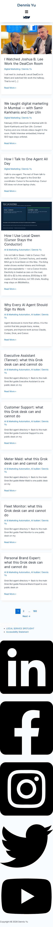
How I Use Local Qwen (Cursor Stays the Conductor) (22, 240)
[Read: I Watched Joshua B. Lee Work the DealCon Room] (26, 39)
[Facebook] (26, 728)
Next (26, 616)
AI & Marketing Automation (17, 249)
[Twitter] (26, 846)
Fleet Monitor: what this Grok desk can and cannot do (25, 510)
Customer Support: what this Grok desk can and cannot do (23, 411)
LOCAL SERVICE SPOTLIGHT (20, 628)
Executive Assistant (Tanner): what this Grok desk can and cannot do (23, 359)
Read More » (10, 87)
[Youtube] (26, 896)
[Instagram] (26, 788)
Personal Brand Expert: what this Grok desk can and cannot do (23, 562)
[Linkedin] (26, 667)
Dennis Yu (26, 5)
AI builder (35, 314)
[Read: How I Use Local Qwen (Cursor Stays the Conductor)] (26, 216)
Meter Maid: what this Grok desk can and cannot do (26, 461)
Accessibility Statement (17, 632)
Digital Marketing (12, 69)
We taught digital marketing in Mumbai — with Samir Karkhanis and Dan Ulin (26, 107)
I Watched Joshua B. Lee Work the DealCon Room (23, 61)
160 (35, 611)
